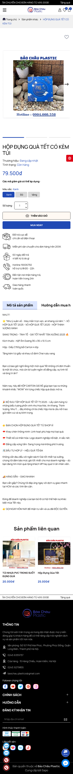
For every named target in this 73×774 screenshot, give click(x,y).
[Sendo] (28, 747)
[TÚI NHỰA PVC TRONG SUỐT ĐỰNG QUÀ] (19, 553)
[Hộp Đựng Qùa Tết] (54, 553)
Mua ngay (36, 225)
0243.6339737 (15, 655)
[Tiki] (20, 747)
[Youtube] (13, 686)
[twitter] (20, 686)
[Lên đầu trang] (65, 743)
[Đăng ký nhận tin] (65, 719)
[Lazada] (13, 747)
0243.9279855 (16, 667)
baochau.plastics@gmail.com (24, 673)
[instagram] (36, 686)
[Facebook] (5, 686)
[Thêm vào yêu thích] (67, 37)
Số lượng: (8, 205)
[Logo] (36, 10)
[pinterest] (28, 686)
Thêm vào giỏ (39, 215)
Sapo (45, 770)
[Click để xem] (36, 84)
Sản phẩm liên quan (36, 528)
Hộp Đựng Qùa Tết (48, 572)
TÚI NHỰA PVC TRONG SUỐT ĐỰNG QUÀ (19, 574)
